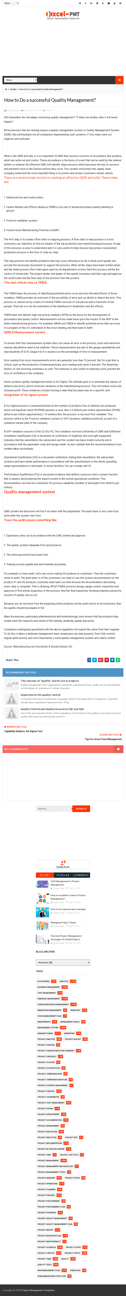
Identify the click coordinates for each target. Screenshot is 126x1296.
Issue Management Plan (49, 1016)
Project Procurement (49, 1201)
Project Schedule (47, 1247)
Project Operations (48, 1184)
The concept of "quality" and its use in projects (50, 680)
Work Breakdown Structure (52, 1276)
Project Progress (47, 1213)
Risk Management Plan (49, 1270)
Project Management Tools (51, 1172)
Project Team (44, 1259)
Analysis (64, 981)
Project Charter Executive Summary (56, 1051)
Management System (48, 1028)
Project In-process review (51, 1149)
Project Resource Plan (49, 1236)
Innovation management (50, 1010)
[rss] (103, 3)
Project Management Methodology (55, 1166)
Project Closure (46, 1062)
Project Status (72, 1253)
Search (81, 808)
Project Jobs (44, 1155)
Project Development (48, 1114)
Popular (63, 875)
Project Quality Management (52, 1218)
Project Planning (46, 1189)
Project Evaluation (47, 1132)
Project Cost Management (51, 1103)
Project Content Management (53, 1085)
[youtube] (114, 3)
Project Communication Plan (52, 1080)
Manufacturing (45, 1033)
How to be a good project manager (68, 909)
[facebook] (85, 3)
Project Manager (46, 1178)
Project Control (46, 1091)
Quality (13, 89)
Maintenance (44, 1022)
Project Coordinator (48, 1097)
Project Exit (71, 1137)
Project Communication (50, 1074)
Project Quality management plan (55, 1224)
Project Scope (73, 1247)
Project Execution (47, 1137)
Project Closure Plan (49, 1068)
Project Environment (48, 1126)
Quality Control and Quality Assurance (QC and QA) (52, 708)
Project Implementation (50, 1143)
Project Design (45, 1109)
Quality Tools (45, 1265)
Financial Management (49, 999)
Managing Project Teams (63, 922)
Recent (45, 875)
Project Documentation (50, 1120)
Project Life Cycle (69, 1155)
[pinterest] (120, 3)
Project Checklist (47, 1056)
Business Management (49, 987)
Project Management (48, 1161)
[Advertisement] (63, 53)
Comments (81, 875)
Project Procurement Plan (51, 1207)
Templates (75, 1270)
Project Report (45, 1230)
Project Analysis (46, 1039)
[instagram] (97, 3)
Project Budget (73, 1039)
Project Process (46, 1195)
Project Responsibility (49, 1241)
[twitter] (80, 3)
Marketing (69, 1033)
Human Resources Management (53, 1004)
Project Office (72, 1178)
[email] (108, 3)
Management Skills (70, 1022)
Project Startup (46, 1253)
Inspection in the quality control (41, 694)
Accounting (44, 981)
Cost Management (47, 993)
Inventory (75, 1010)
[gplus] (91, 3)
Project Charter (46, 1045)
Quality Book (62, 867)
